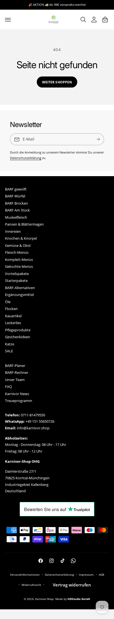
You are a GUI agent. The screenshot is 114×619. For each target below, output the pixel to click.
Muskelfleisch (16, 217)
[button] (8, 19)
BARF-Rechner (16, 372)
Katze (9, 344)
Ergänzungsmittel (19, 294)
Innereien (13, 231)
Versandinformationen (25, 574)
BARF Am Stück (17, 210)
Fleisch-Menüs (16, 252)
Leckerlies (13, 323)
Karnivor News (17, 393)
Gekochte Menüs (19, 266)
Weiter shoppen (57, 82)
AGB (101, 574)
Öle (8, 302)
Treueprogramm (18, 400)
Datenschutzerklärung (25, 158)
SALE (9, 351)
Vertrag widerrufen (72, 585)
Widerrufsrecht (31, 585)
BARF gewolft (16, 189)
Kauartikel (13, 316)
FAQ (8, 386)
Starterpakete (16, 280)
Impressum (86, 574)
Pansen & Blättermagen (24, 224)
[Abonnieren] (98, 139)
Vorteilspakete (17, 273)
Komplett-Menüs (19, 259)
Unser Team (15, 379)
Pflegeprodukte (17, 330)
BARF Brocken (16, 203)
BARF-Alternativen (20, 287)
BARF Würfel (15, 196)
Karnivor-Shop (44, 599)
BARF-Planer (15, 365)
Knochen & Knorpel (21, 238)
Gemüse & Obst (18, 245)
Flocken (11, 308)
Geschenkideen (17, 337)
